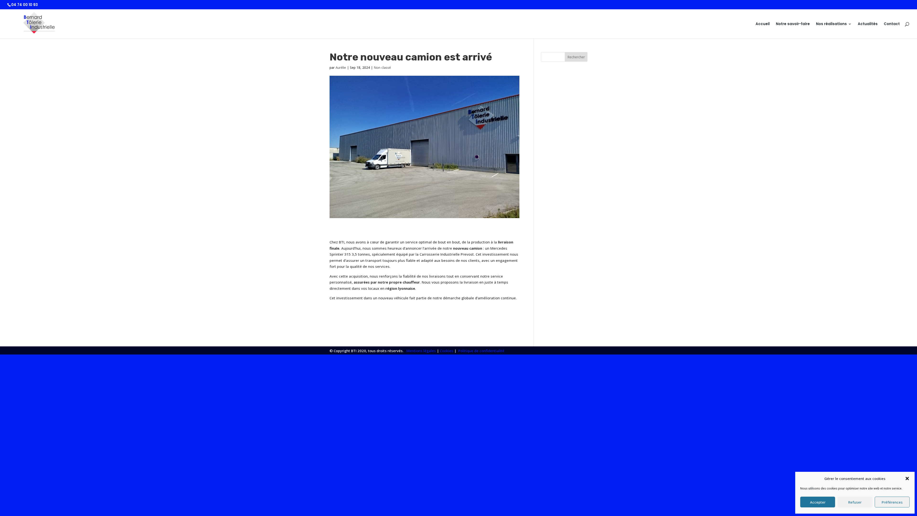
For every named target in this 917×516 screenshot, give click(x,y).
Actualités (868, 24)
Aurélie (341, 67)
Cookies (446, 350)
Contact (892, 24)
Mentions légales (421, 350)
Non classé (382, 67)
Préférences (892, 502)
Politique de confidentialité (480, 350)
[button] (907, 478)
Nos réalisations (831, 24)
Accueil (763, 24)
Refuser (855, 502)
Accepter (818, 502)
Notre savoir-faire (793, 24)
